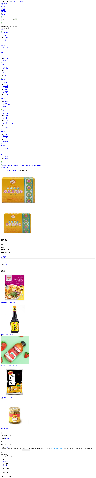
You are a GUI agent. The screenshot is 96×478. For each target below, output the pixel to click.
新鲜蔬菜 (5, 67)
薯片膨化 (5, 122)
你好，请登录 (4, 3)
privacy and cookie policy (56, 448)
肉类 (4, 72)
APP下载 (3, 14)
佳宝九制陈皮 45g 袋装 (6, 397)
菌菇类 (5, 70)
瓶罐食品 (5, 87)
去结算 (7, 438)
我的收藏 (3, 10)
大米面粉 (5, 84)
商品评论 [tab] (5, 264)
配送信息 (5, 461)
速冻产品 (5, 139)
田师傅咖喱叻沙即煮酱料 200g (8, 302)
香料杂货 (5, 82)
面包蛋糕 (5, 115)
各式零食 (5, 113)
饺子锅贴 (5, 134)
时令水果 (5, 68)
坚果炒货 (5, 120)
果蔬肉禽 (3, 64)
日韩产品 (34, 166)
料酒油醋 (5, 89)
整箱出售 (24, 166)
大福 (4, 125)
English (15, 1)
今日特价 (5, 166)
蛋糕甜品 (5, 37)
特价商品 (3, 45)
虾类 (4, 60)
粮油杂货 (3, 79)
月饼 (2, 29)
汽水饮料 (5, 103)
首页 (2, 166)
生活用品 (3, 162)
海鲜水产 (3, 52)
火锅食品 (5, 156)
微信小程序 (3, 11)
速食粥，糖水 (6, 105)
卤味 (4, 40)
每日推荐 (10, 166)
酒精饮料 (5, 106)
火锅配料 (5, 158)
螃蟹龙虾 (5, 58)
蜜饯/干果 (5, 127)
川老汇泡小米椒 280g (6, 428)
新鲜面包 (5, 35)
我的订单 (3, 6)
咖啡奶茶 (5, 101)
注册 (2, 5)
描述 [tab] (4, 262)
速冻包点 (5, 136)
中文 (11, 1)
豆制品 (5, 75)
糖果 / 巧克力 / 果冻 (8, 123)
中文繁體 (21, 1)
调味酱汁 (5, 91)
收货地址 (3, 8)
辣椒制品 (5, 94)
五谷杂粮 (5, 86)
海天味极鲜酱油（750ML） (7, 334)
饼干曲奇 (5, 117)
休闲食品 (3, 110)
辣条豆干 (5, 118)
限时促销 (5, 47)
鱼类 (4, 55)
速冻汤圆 (5, 141)
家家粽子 (5, 39)
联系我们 (19, 166)
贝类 (4, 56)
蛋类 (4, 73)
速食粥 (5, 149)
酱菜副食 (3, 145)
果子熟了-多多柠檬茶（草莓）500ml (9, 365)
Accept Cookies (26, 450)
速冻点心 (5, 137)
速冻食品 (3, 131)
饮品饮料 (3, 98)
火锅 (2, 154)
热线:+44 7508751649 (7, 167)
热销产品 (15, 166)
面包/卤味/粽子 (4, 33)
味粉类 (5, 92)
